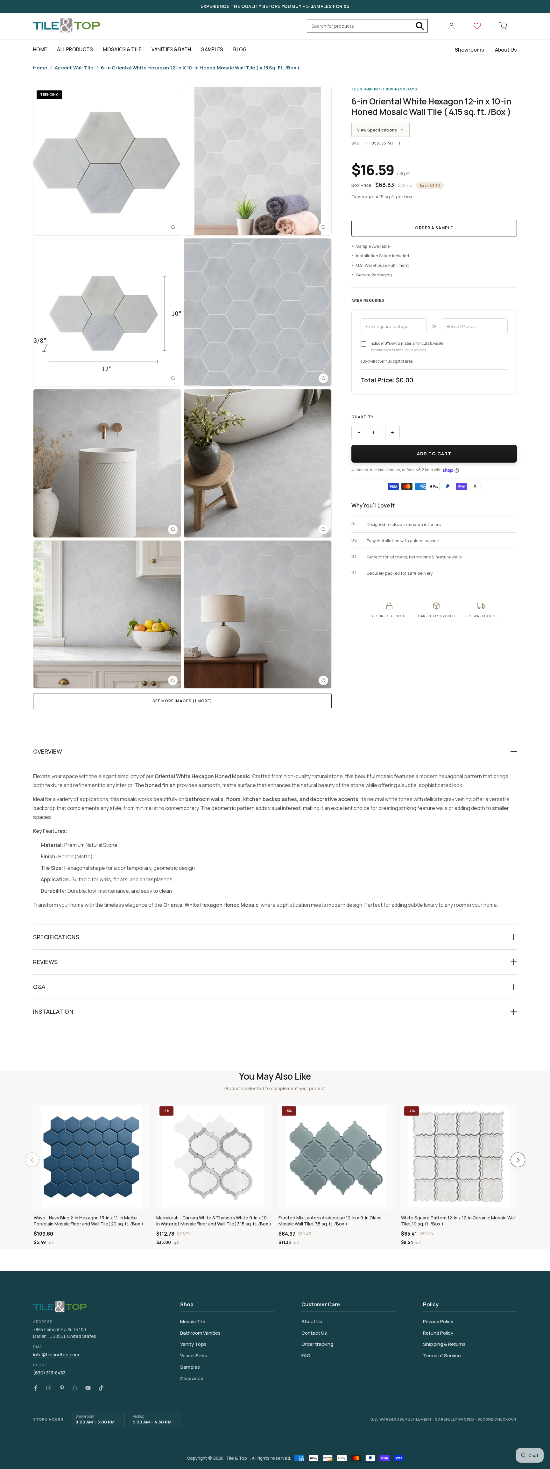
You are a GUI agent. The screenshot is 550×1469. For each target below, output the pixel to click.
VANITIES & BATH (171, 49)
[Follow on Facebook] (36, 1388)
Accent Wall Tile (74, 68)
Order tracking (317, 1344)
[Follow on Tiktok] (101, 1388)
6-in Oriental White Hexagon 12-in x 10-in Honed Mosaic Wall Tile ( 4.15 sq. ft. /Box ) (200, 68)
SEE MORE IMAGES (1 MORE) (182, 701)
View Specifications (377, 130)
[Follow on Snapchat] (75, 1388)
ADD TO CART (434, 454)
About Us (506, 49)
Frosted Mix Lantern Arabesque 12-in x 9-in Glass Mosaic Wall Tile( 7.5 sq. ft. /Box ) (330, 1221)
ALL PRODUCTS (75, 49)
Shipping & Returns (444, 1344)
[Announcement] (275, 6)
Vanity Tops (193, 1344)
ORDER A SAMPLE (434, 228)
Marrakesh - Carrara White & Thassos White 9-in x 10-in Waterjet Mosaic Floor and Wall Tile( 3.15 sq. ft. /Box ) (213, 1221)
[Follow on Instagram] (49, 1388)
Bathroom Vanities (200, 1333)
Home (40, 68)
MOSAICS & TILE (122, 49)
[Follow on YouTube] (88, 1388)
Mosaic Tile (192, 1321)
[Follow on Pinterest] (62, 1388)
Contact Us (314, 1333)
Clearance (191, 1378)
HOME (40, 49)
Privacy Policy (438, 1321)
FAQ (306, 1355)
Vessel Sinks (193, 1355)
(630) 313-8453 (49, 1373)
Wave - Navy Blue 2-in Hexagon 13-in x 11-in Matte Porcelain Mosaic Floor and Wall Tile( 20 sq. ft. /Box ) (88, 1221)
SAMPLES (212, 49)
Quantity (362, 417)
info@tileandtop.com (56, 1355)
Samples (190, 1367)
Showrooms (469, 49)
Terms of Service (442, 1355)
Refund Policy (438, 1333)
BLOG (240, 49)
